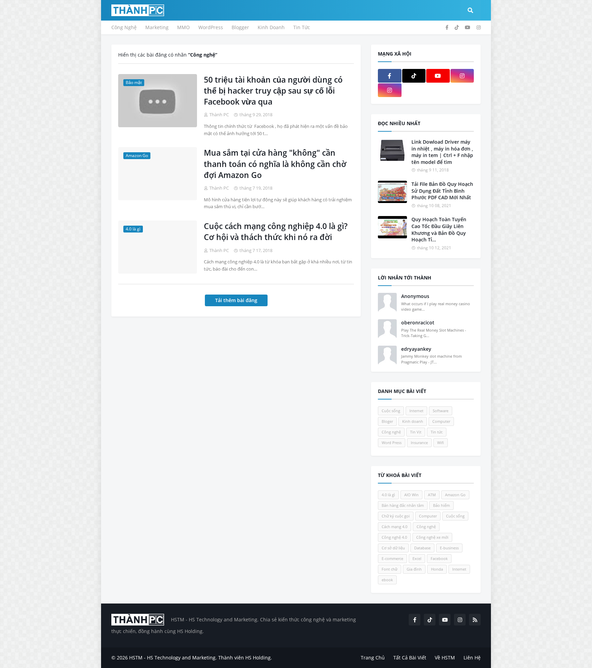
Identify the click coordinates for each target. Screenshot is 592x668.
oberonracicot (417, 322)
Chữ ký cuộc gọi (396, 515)
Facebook (439, 558)
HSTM (136, 657)
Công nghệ (391, 431)
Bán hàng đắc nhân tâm (403, 505)
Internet (416, 410)
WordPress (210, 27)
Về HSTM (445, 657)
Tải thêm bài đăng (236, 300)
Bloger (387, 421)
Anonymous (415, 296)
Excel (416, 558)
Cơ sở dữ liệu (393, 547)
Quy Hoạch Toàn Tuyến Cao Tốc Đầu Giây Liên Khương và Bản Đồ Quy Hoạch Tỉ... (438, 229)
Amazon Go (455, 494)
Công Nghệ (124, 27)
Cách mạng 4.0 (394, 526)
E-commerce (392, 558)
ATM (432, 494)
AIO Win (411, 494)
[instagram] (479, 27)
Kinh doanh (412, 421)
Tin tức (437, 431)
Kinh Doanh (271, 27)
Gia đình (414, 569)
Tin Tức (301, 27)
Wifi (440, 442)
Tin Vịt (415, 431)
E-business (449, 547)
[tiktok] (457, 27)
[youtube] (467, 27)
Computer (441, 421)
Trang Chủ (373, 657)
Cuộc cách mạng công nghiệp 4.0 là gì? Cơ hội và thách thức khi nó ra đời (275, 231)
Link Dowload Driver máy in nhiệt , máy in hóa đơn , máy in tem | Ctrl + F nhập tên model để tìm (442, 152)
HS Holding (258, 657)
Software (440, 410)
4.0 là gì (388, 494)
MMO (183, 27)
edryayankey (416, 349)
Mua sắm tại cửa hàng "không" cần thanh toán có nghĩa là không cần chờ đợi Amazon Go (275, 163)
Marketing (157, 27)
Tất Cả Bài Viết (409, 657)
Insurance (419, 442)
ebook (387, 579)
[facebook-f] (446, 27)
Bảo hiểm (441, 505)
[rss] (475, 619)
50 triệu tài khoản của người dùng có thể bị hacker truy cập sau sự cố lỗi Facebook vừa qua (273, 90)
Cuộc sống (391, 410)
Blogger (240, 27)
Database (422, 547)
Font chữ (389, 569)
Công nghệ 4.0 (394, 537)
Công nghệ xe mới (432, 537)
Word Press (392, 442)
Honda (437, 569)
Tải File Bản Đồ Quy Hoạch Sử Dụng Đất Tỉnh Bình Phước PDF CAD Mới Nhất (442, 191)
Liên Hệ (472, 657)
